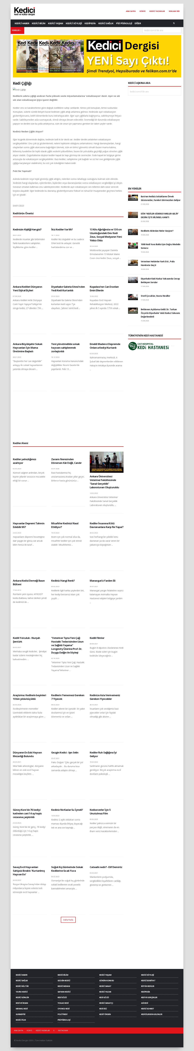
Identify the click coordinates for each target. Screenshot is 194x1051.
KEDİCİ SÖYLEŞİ (74, 23)
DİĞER (138, 23)
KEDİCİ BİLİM (38, 23)
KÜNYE (143, 11)
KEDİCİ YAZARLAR (157, 11)
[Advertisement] (68, 416)
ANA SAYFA (131, 11)
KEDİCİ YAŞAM (55, 23)
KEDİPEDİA (90, 23)
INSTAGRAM (63, 1030)
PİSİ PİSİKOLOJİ (124, 23)
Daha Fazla (68, 919)
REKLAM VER (174, 11)
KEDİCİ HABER (22, 23)
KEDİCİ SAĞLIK (106, 23)
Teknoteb (121, 1040)
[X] (174, 23)
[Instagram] (179, 23)
